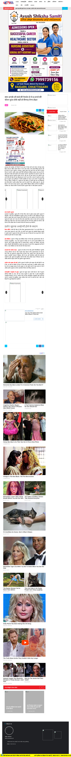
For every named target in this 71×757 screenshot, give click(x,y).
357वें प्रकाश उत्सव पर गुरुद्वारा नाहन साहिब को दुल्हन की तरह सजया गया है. (13, 707)
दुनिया (49, 1)
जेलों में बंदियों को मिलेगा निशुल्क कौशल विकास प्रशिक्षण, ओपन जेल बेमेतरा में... (62, 127)
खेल (22, 5)
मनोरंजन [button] (60, 1)
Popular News (63, 111)
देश (45, 1)
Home (17, 1)
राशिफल (54, 1)
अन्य (6, 105)
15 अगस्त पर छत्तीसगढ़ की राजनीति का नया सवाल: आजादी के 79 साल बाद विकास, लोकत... (62, 147)
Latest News (52, 111)
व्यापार (40, 1)
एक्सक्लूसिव (23, 1)
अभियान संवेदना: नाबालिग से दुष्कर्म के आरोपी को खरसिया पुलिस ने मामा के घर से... (62, 117)
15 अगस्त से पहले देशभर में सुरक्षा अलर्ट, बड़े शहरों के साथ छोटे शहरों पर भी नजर (62, 136)
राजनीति (26, 5)
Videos (32, 5)
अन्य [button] (17, 5)
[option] (14, 702)
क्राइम (35, 1)
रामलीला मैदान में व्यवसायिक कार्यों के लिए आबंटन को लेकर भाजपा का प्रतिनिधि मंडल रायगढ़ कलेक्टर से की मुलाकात (35, 705)
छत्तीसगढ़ (30, 1)
